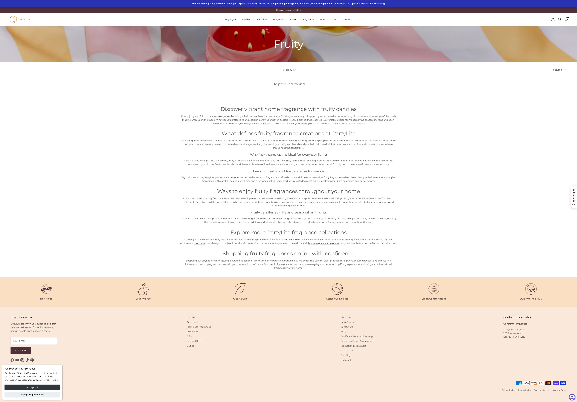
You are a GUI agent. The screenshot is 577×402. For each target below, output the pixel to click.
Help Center (347, 322)
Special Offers (194, 341)
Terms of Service (541, 390)
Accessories (193, 322)
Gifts (322, 19)
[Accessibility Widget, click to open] (572, 397)
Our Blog (345, 355)
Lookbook (345, 360)
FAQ (343, 331)
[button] (574, 197)
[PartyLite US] (20, 19)
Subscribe (20, 350)
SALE (334, 19)
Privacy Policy (50, 380)
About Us (345, 317)
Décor (293, 19)
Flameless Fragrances (199, 326)
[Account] (552, 19)
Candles (246, 19)
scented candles (291, 239)
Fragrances (308, 19)
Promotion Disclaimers (353, 345)
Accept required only (32, 394)
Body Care (278, 19)
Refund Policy (524, 390)
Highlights (230, 19)
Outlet (190, 345)
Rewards (347, 19)
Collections (193, 331)
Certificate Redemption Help (356, 336)
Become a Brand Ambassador (357, 341)
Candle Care (347, 350)
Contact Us (346, 326)
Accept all (32, 387)
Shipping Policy (559, 390)
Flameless (262, 19)
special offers (295, 10)
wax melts (199, 243)
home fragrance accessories (323, 243)
